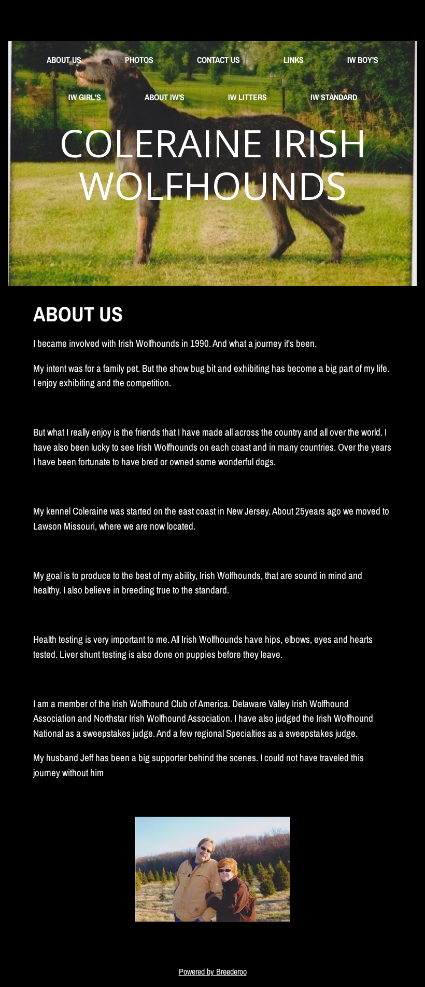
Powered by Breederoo (213, 971)
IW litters (247, 97)
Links (294, 59)
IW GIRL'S (84, 97)
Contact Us (218, 59)
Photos (139, 59)
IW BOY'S (362, 59)
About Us (64, 59)
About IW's (165, 97)
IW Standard (333, 97)
